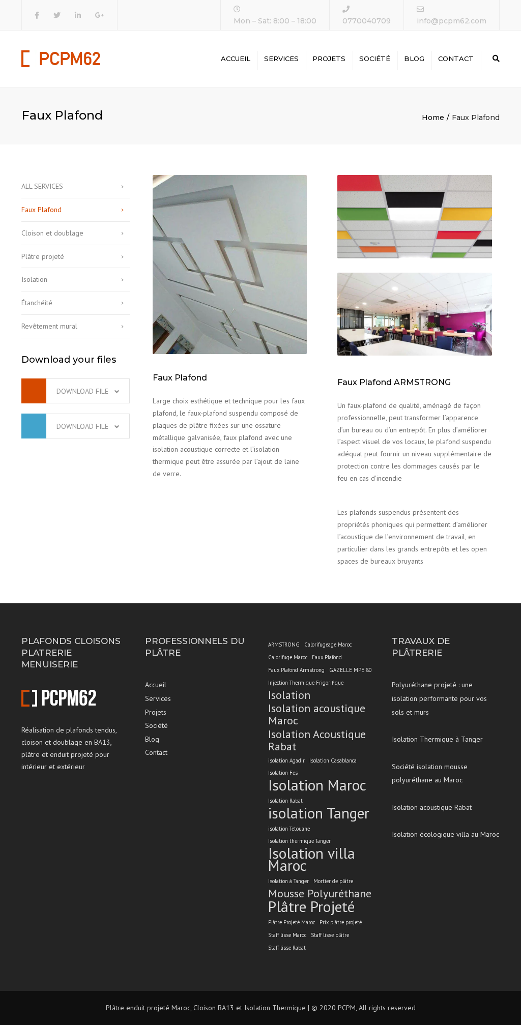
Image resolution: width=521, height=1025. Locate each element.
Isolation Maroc (317, 785)
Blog (414, 58)
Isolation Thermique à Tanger (437, 739)
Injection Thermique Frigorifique (305, 682)
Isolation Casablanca (333, 760)
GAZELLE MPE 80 (350, 669)
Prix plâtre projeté (341, 922)
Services (281, 58)
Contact (456, 58)
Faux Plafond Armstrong (296, 669)
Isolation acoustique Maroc (316, 714)
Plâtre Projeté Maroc (291, 922)
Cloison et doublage (52, 233)
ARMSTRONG (284, 644)
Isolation (34, 279)
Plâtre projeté (42, 256)
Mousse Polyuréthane (319, 894)
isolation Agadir (286, 760)
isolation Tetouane (289, 828)
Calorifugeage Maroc (328, 644)
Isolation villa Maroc (311, 859)
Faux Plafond (41, 209)
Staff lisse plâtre (330, 935)
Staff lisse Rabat (287, 947)
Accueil (235, 58)
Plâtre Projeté (311, 907)
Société (374, 58)
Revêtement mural (49, 326)
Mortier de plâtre (333, 881)
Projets (328, 58)
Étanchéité (36, 302)
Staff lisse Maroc (287, 935)
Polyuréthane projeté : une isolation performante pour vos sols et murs (439, 698)
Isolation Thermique (275, 1007)
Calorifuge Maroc (287, 657)
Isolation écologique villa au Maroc (445, 834)
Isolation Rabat (285, 800)
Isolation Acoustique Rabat (317, 740)
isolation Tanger (318, 813)
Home (433, 117)
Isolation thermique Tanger (299, 840)
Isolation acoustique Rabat (432, 807)
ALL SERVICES (42, 186)
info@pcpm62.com (451, 20)
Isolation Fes (283, 772)
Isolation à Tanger (288, 881)
